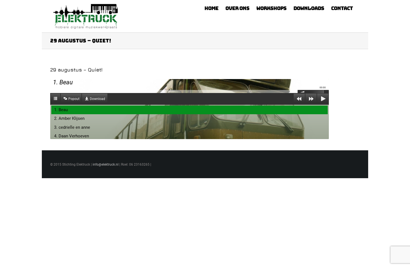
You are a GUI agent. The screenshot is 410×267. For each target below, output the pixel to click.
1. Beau (61, 109)
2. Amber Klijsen (69, 118)
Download (97, 99)
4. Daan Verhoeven (71, 136)
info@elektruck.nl (106, 164)
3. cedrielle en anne (72, 127)
